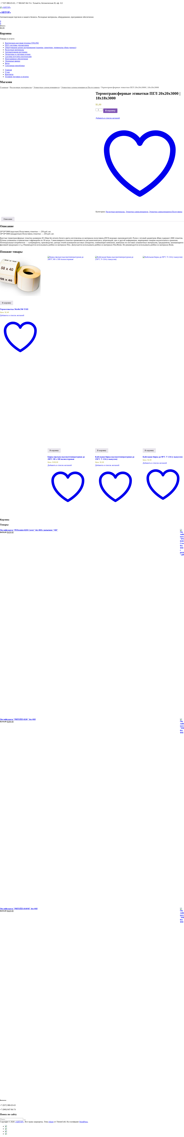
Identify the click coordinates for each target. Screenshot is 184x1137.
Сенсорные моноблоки (15, 66)
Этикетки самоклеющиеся (46, 87)
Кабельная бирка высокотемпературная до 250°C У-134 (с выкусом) (114, 458)
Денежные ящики (12, 61)
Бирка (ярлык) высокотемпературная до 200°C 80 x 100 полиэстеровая (66, 458)
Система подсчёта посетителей (18, 56)
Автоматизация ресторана (16, 52)
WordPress (83, 1122)
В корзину (110, 111)
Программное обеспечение (16, 59)
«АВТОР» (5, 12)
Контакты (9, 74)
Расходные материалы (14, 50)
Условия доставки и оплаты (17, 77)
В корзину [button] (6, 303)
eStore (51, 1122)
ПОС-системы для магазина (17, 45)
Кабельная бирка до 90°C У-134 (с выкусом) (162, 457)
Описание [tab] (8, 219)
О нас (7, 72)
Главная (8, 70)
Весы (7, 63)
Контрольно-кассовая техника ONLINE (22, 43)
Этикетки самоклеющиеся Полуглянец (80, 87)
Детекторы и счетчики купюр (17, 54)
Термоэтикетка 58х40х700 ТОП (14, 309)
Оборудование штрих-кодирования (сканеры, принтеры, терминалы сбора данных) (40, 47)
